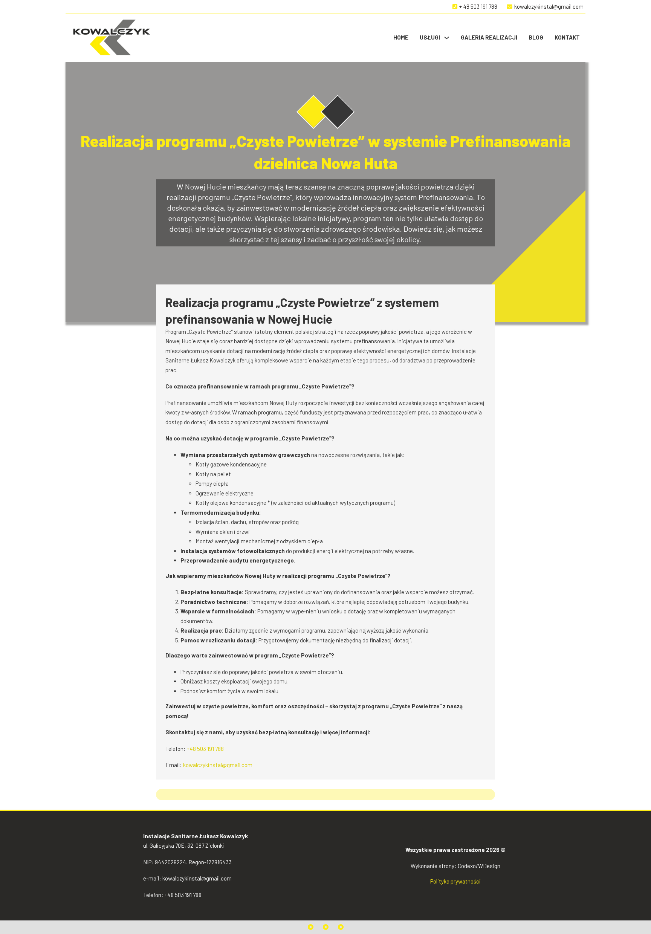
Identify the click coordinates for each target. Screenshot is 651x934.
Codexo (467, 865)
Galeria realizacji (489, 37)
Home (400, 37)
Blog (536, 37)
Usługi (430, 37)
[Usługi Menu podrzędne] (446, 38)
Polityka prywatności (455, 881)
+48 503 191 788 (205, 748)
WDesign (489, 865)
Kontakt (567, 37)
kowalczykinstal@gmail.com (217, 764)
